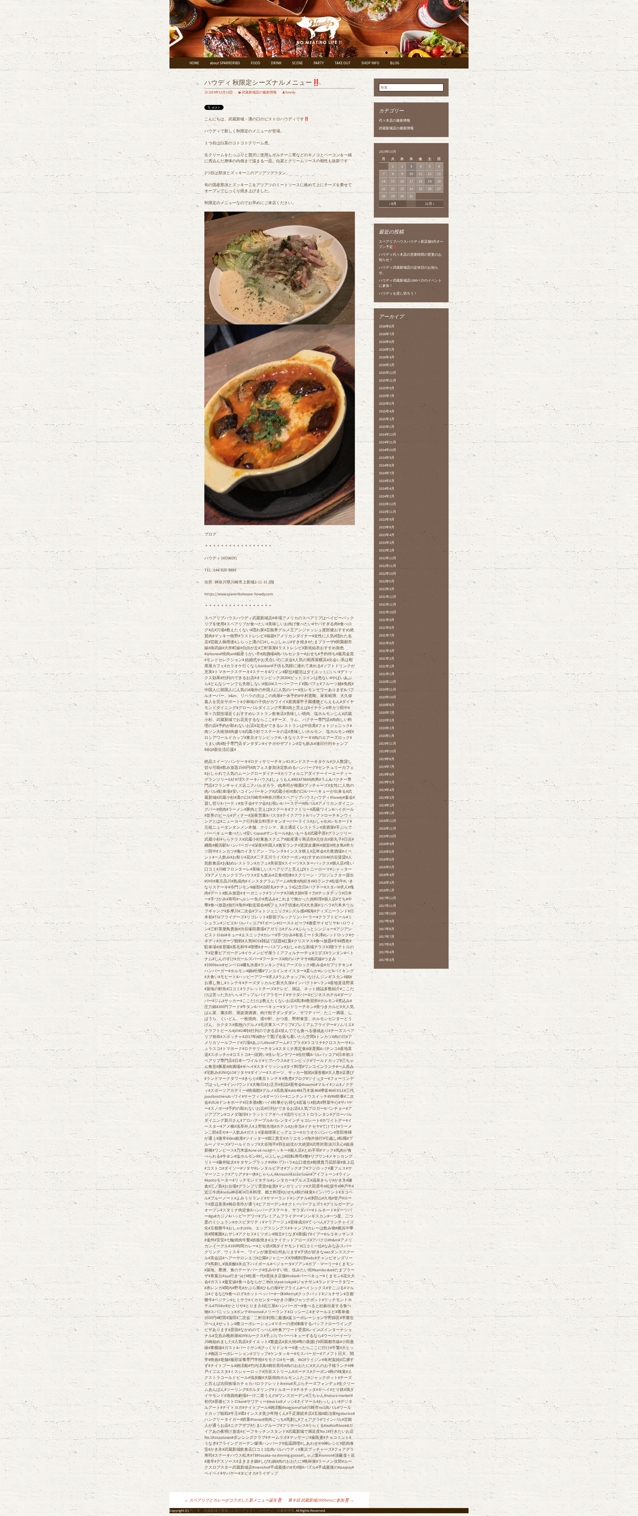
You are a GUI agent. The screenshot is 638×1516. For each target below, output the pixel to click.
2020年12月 (387, 681)
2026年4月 (387, 357)
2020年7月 (387, 712)
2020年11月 (387, 689)
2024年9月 (387, 457)
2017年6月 (387, 944)
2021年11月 (387, 604)
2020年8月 (387, 705)
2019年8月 (387, 759)
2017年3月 (387, 959)
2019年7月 (387, 766)
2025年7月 (387, 396)
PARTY (319, 63)
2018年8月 (387, 851)
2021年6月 (387, 643)
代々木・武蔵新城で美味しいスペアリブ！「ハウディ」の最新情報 (242, 1510)
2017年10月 (387, 913)
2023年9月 (387, 519)
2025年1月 (387, 426)
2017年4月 (387, 952)
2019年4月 (387, 790)
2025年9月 (387, 388)
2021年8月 (387, 627)
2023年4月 (387, 535)
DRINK (276, 63)
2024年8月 (387, 465)
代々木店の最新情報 (394, 120)
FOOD (255, 63)
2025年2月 (387, 419)
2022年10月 (387, 573)
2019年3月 (387, 797)
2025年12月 (387, 372)
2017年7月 (387, 936)
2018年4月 (387, 875)
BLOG (394, 63)
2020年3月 (387, 720)
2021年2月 (387, 666)
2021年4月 (387, 650)
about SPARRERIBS (225, 63)
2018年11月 (387, 828)
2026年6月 (387, 341)
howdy (291, 92)
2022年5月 (387, 581)
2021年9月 (387, 620)
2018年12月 (387, 820)
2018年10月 (387, 836)
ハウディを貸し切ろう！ (398, 293)
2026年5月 (387, 349)
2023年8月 (387, 527)
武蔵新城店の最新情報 (259, 92)
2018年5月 (387, 867)
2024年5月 (387, 481)
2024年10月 (387, 450)
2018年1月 (387, 890)
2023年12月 (387, 504)
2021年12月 (387, 596)
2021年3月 (387, 658)
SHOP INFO (370, 63)
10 (411, 173)
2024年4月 (387, 488)
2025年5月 (387, 403)
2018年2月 (387, 882)
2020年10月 (387, 697)
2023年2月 (387, 550)
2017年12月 (387, 898)
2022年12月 (387, 558)
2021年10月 (387, 612)
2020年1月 (387, 735)
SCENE (297, 63)
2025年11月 (387, 380)
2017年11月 (387, 905)
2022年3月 (387, 589)
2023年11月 (387, 511)
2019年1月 (387, 813)
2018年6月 (387, 859)
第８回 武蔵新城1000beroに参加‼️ (321, 1500)
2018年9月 (387, 844)
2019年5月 (387, 782)
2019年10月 (387, 751)
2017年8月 (387, 929)
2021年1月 (387, 674)
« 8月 (393, 203)
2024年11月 (387, 442)
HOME (194, 63)
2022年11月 (387, 565)
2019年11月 (387, 743)
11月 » (429, 203)
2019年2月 (387, 805)
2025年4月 (387, 411)
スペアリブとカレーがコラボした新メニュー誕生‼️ (233, 1500)
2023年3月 (387, 542)
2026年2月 (387, 365)
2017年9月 (387, 921)
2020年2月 (387, 728)
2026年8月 (387, 326)
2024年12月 (387, 434)
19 (429, 181)
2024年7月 (387, 473)
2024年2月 (387, 496)
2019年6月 (387, 774)
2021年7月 (387, 635)
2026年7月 (387, 334)
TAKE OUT (342, 63)
